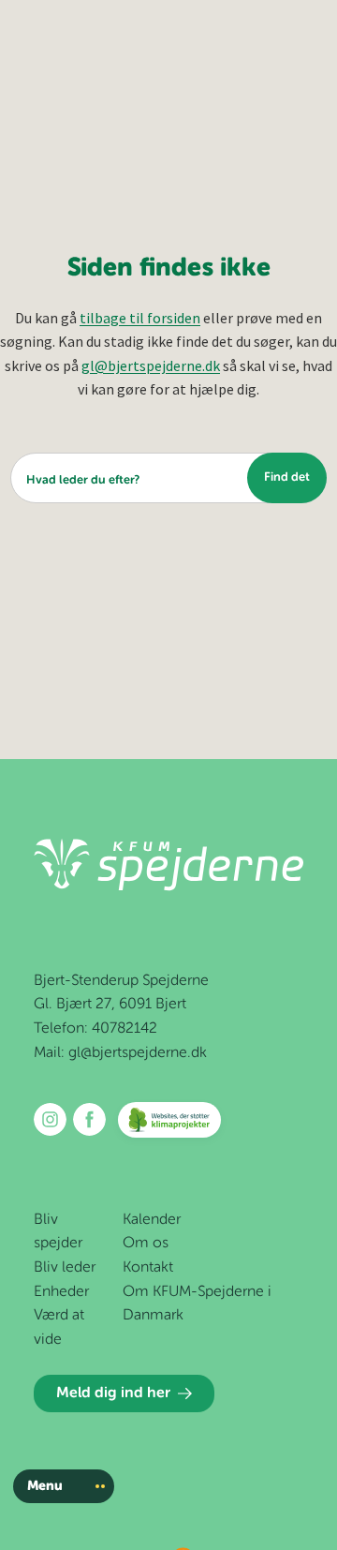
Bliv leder (64, 1267)
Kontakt (148, 1267)
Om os (145, 1243)
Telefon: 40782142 (95, 1028)
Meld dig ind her (113, 1393)
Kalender (152, 1220)
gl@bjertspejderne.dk (150, 365)
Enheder (61, 1292)
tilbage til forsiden (140, 317)
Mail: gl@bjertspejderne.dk (120, 1053)
